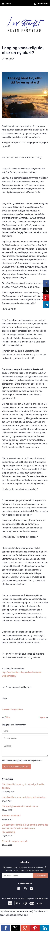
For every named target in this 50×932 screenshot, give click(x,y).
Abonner (40, 875)
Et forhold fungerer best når (15, 841)
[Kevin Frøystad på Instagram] (25, 889)
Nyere (42, 717)
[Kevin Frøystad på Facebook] (18, 889)
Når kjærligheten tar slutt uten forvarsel (20, 806)
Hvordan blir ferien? (11, 815)
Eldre (7, 717)
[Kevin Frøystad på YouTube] (31, 889)
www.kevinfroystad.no (12, 709)
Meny (8, 3)
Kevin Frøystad (27, 898)
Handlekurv (42, 3)
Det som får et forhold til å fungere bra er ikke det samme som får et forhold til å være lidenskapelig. (25, 828)
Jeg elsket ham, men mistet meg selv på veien (23, 797)
